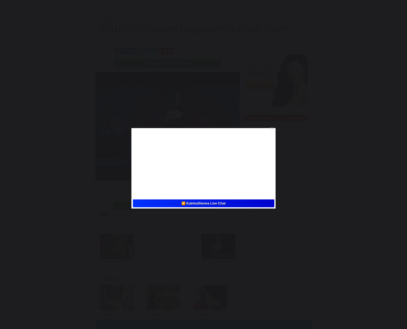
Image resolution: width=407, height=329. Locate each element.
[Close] (272, 129)
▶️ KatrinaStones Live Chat (203, 203)
